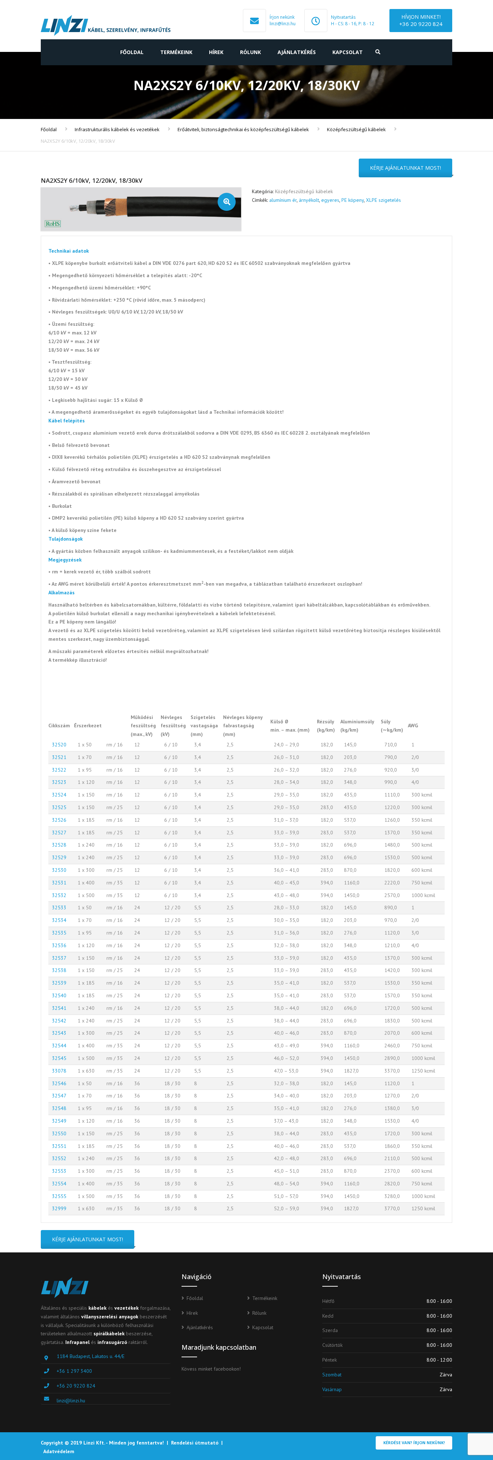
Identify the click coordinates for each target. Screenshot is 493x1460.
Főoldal (132, 52)
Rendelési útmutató (194, 1442)
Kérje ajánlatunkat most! (405, 167)
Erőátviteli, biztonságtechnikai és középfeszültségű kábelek (243, 129)
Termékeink (176, 52)
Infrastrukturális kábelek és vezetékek (117, 129)
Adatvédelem (58, 1451)
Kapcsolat (347, 52)
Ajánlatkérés (297, 52)
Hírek (216, 52)
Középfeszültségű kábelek (356, 129)
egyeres (330, 200)
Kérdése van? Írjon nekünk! (414, 1442)
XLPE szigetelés (383, 200)
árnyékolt (309, 200)
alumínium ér (283, 200)
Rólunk (250, 52)
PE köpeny (352, 200)
